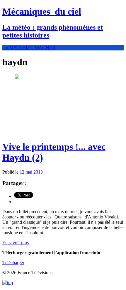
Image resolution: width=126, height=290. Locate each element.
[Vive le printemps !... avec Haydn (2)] (43, 132)
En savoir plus (15, 242)
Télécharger (13, 262)
